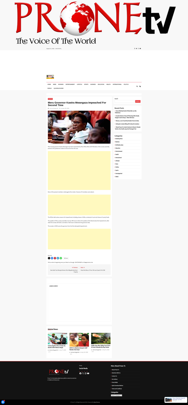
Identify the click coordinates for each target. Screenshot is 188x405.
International (117, 84)
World (50, 88)
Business (60, 84)
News (54, 84)
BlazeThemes (97, 402)
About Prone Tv (115, 369)
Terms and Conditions (117, 388)
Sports (86, 84)
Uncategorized (118, 173)
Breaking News (118, 138)
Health (108, 84)
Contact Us (114, 376)
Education (101, 84)
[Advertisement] (94, 63)
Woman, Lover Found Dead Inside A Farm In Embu (127, 120)
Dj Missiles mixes (58, 88)
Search (116, 98)
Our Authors (115, 379)
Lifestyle (79, 84)
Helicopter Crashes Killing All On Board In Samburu (127, 124)
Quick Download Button (117, 385)
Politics (126, 84)
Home (49, 84)
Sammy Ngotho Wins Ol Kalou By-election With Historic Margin (57, 346)
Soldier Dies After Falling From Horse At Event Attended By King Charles (100, 346)
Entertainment (70, 84)
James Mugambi (53, 108)
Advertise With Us (116, 373)
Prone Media (115, 382)
